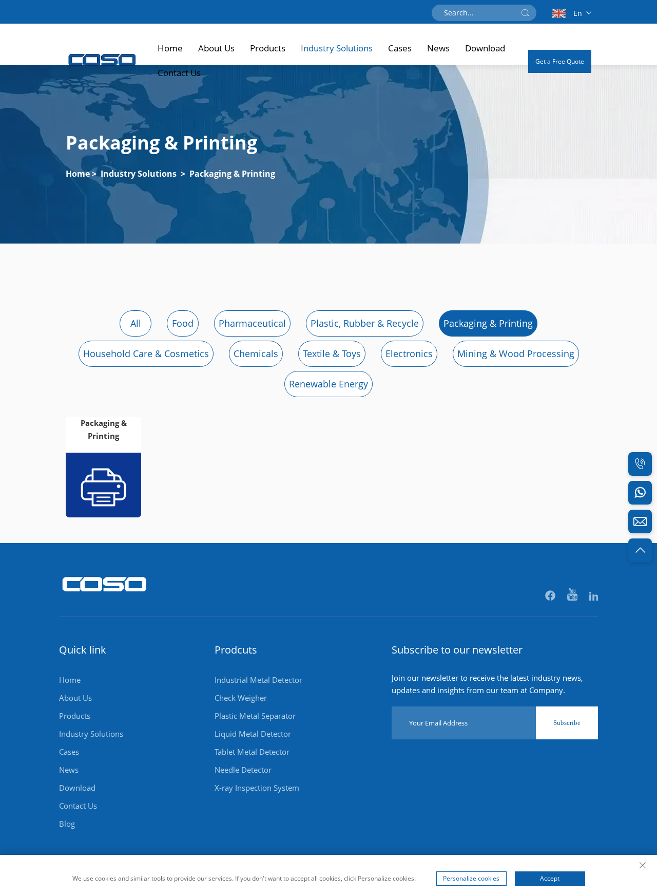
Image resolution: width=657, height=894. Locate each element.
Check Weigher (241, 698)
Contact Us (179, 73)
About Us (216, 48)
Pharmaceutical (252, 323)
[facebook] (551, 596)
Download (485, 48)
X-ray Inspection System (257, 788)
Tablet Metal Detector (252, 752)
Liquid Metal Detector (253, 734)
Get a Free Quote (559, 61)
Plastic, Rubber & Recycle (365, 323)
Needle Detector (243, 770)
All (135, 323)
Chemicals (256, 353)
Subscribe (567, 723)
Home (170, 48)
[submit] (525, 13)
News (438, 48)
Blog (67, 823)
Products (267, 48)
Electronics (409, 353)
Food (183, 323)
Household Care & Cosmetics (146, 353)
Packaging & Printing (232, 173)
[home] (104, 596)
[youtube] (573, 596)
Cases (400, 48)
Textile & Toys (332, 353)
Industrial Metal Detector (258, 680)
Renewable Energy (328, 384)
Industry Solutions (337, 48)
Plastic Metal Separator (255, 716)
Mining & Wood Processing (515, 353)
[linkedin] (593, 596)
